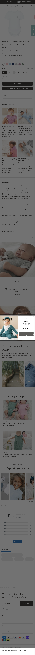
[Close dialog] (34, 316)
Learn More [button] (18, 651)
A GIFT (26, 335)
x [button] (30, 651)
